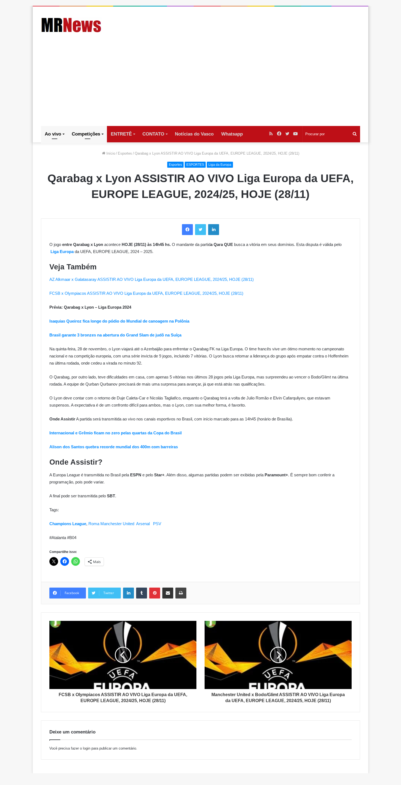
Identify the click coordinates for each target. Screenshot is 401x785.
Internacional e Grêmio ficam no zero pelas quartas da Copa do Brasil (115, 433)
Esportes (125, 153)
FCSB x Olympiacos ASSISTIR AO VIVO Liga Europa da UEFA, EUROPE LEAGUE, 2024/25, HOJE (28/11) (146, 293)
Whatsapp (232, 134)
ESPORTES (195, 165)
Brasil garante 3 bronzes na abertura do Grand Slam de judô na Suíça (115, 335)
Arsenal (143, 523)
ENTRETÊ (121, 134)
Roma (93, 523)
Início (110, 153)
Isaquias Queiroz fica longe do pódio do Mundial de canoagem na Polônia (119, 321)
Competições (86, 134)
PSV (157, 523)
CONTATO (153, 134)
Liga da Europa (219, 165)
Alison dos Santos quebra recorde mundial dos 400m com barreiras (113, 446)
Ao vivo (53, 134)
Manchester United (117, 523)
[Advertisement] (200, 85)
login (86, 748)
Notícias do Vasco (194, 134)
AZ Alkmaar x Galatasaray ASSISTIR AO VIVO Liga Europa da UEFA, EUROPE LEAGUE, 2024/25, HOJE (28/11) (151, 279)
